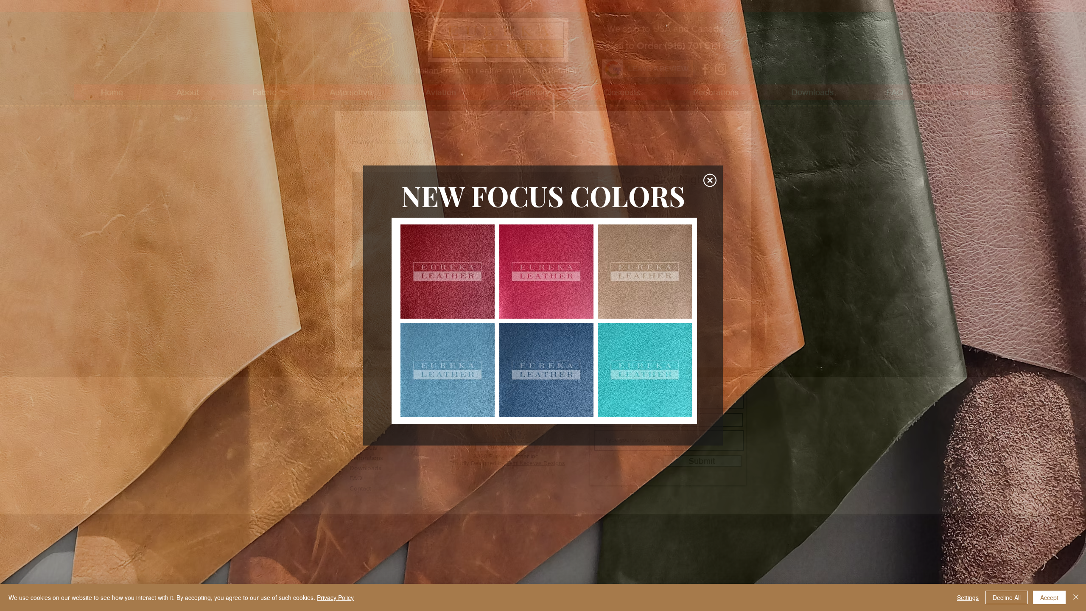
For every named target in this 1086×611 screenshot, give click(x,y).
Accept (1049, 597)
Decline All (1007, 597)
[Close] (1076, 597)
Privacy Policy (335, 597)
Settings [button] (968, 597)
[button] (710, 180)
